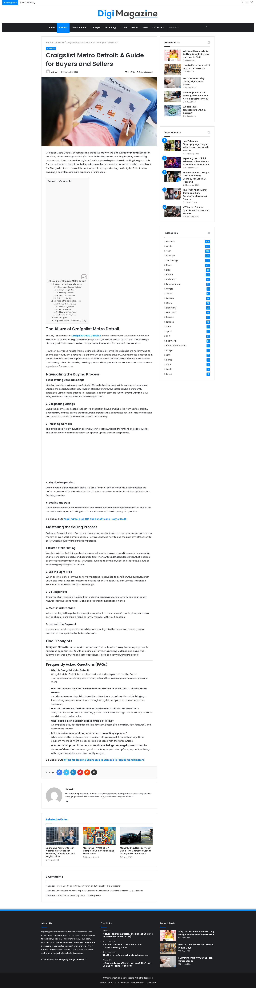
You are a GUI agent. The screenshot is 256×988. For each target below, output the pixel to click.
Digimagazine (128, 977)
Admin (54, 72)
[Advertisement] (66, 228)
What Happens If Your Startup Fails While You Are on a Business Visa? (195, 95)
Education (171, 312)
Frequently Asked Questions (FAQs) (70, 320)
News (145, 27)
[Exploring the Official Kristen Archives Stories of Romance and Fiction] (172, 162)
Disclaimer (151, 982)
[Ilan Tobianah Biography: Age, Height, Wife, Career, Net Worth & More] (172, 145)
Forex (169, 374)
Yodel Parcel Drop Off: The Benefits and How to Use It (94, 519)
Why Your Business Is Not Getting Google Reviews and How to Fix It (196, 54)
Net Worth (171, 341)
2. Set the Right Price (65, 306)
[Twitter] (66, 772)
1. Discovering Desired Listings (69, 287)
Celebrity (171, 279)
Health (134, 27)
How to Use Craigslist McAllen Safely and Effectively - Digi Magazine (88, 885)
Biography (171, 307)
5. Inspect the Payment (66, 315)
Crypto (169, 288)
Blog (168, 270)
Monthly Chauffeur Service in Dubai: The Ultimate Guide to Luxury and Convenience (136, 850)
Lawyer (169, 350)
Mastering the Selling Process (67, 301)
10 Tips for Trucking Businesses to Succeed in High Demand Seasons (103, 759)
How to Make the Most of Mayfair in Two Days (196, 67)
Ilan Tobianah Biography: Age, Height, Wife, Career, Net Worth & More (196, 146)
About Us (112, 982)
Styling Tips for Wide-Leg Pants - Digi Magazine (78, 895)
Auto (168, 326)
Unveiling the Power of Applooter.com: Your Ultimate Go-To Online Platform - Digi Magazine (99, 890)
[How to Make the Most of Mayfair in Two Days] (172, 69)
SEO (168, 336)
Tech (168, 251)
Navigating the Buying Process (67, 284)
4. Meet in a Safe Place (66, 312)
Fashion (170, 298)
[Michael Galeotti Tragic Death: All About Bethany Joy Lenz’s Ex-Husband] (172, 176)
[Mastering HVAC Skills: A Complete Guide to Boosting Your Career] (99, 836)
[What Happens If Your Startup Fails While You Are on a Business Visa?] (172, 96)
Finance (170, 322)
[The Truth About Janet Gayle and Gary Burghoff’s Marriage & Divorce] (172, 193)
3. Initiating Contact (65, 292)
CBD (168, 355)
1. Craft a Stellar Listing (66, 304)
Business (63, 27)
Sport (169, 331)
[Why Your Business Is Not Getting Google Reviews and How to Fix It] (172, 55)
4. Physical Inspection (66, 295)
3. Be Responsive (64, 309)
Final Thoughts (60, 317)
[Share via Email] (94, 772)
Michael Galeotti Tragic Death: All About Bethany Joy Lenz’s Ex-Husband (196, 177)
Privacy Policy (137, 982)
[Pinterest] (80, 772)
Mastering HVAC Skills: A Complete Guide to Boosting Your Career (98, 850)
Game (169, 303)
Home (51, 27)
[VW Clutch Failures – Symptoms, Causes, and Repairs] (172, 211)
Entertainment (79, 27)
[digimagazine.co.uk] (128, 14)
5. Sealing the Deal (64, 298)
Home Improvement (176, 345)
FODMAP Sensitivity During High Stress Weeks (41, 2)
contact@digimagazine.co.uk (70, 959)
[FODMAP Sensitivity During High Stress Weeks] (172, 82)
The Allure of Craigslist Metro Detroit (67, 281)
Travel (124, 27)
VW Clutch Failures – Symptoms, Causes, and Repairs (196, 210)
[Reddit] (87, 772)
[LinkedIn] (73, 772)
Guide (169, 246)
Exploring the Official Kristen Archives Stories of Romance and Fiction (196, 161)
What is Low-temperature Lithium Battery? (194, 109)
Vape (169, 364)
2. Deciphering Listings (66, 290)
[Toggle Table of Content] (82, 276)
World (169, 369)
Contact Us (158, 27)
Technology (110, 27)
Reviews (170, 317)
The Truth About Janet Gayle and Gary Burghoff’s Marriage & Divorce (195, 194)
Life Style (95, 27)
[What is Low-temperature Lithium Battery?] (172, 110)
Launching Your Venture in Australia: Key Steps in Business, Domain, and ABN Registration (60, 852)
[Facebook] (59, 772)
